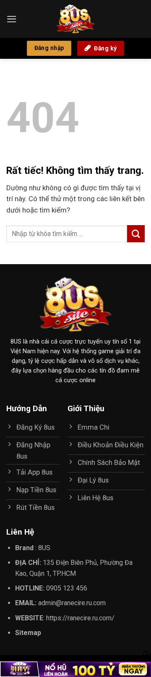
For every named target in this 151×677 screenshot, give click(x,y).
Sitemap (28, 633)
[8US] (75, 19)
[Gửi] (136, 233)
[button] (11, 19)
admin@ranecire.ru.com (72, 603)
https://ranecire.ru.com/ (80, 618)
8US (44, 548)
